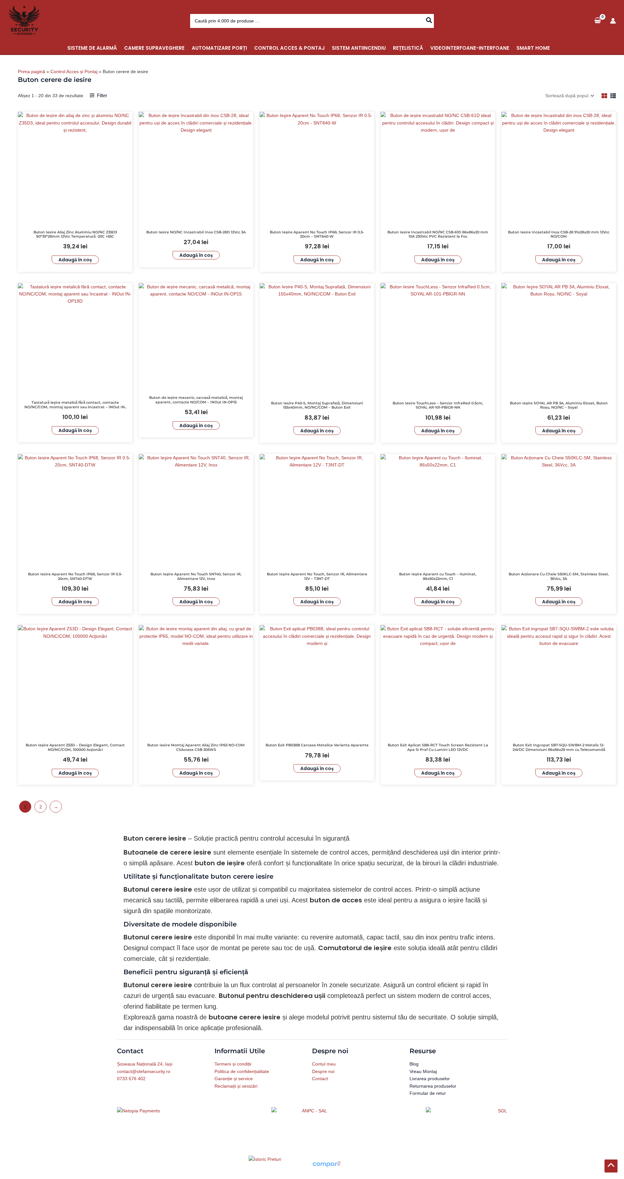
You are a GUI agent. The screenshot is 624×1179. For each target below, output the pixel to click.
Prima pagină (31, 71)
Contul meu (324, 1064)
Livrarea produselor (430, 1078)
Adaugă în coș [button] (75, 259)
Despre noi (323, 1071)
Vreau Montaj (423, 1071)
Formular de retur (428, 1093)
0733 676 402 (131, 1078)
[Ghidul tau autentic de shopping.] (326, 1163)
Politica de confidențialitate (241, 1071)
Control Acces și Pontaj (74, 71)
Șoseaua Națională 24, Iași (144, 1064)
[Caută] (429, 21)
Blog (414, 1064)
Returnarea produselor (433, 1086)
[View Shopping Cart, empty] (598, 20)
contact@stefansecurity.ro (143, 1071)
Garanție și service (233, 1078)
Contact (320, 1078)
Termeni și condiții (232, 1064)
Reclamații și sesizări (235, 1086)
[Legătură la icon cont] (613, 21)
